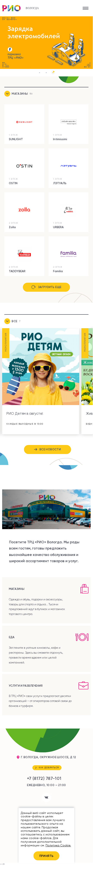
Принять (46, 856)
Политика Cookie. (58, 845)
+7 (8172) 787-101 (44, 778)
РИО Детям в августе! (24, 413)
